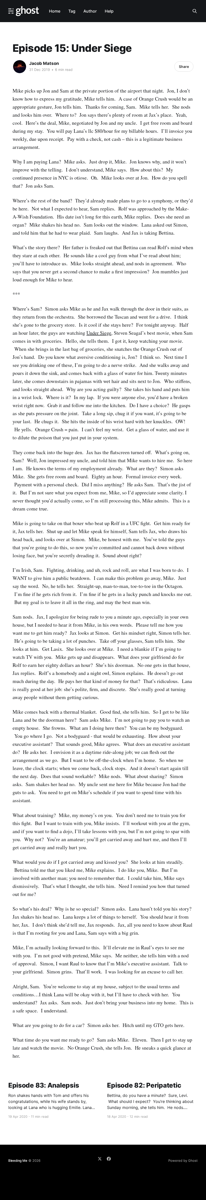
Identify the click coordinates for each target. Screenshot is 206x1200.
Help (109, 11)
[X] (100, 1159)
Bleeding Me (17, 1161)
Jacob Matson (44, 63)
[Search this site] (195, 11)
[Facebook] (109, 1159)
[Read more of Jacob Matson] (20, 67)
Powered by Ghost (183, 1161)
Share (184, 66)
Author (90, 11)
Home (54, 11)
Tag (71, 11)
